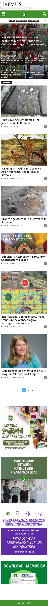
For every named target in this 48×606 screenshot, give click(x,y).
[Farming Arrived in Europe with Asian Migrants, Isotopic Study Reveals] (24, 150)
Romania (23, 82)
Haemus (4, 48)
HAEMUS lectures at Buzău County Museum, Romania (35, 74)
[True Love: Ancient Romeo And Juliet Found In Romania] (24, 101)
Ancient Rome (33, 20)
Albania (11, 20)
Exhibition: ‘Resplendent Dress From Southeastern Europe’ (23, 258)
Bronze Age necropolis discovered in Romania (24, 220)
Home (16, 82)
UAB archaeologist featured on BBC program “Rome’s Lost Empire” (23, 372)
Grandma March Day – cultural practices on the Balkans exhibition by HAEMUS (35, 59)
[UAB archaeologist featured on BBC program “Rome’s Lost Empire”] (24, 351)
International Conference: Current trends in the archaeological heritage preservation (22, 320)
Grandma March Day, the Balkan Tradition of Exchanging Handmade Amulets (12, 73)
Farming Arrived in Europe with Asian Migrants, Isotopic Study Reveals (21, 172)
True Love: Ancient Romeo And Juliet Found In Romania (20, 121)
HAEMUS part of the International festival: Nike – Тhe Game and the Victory (12, 59)
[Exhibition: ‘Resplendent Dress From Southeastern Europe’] (24, 243)
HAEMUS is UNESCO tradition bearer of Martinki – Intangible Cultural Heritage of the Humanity (23, 41)
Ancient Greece (21, 20)
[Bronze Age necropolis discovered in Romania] (24, 201)
